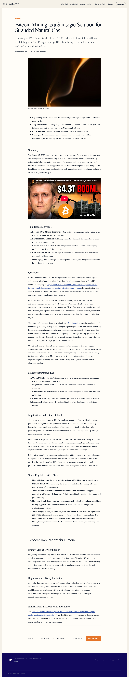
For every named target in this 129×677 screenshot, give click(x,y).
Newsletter (113, 660)
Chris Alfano (61, 638)
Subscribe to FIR (93, 638)
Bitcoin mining (74, 323)
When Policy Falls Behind (69, 4)
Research (97, 660)
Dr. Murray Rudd (100, 4)
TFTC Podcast (45, 638)
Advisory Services (86, 4)
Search (110, 4)
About (119, 660)
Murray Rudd (22, 52)
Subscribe (120, 4)
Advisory (104, 660)
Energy (30, 638)
